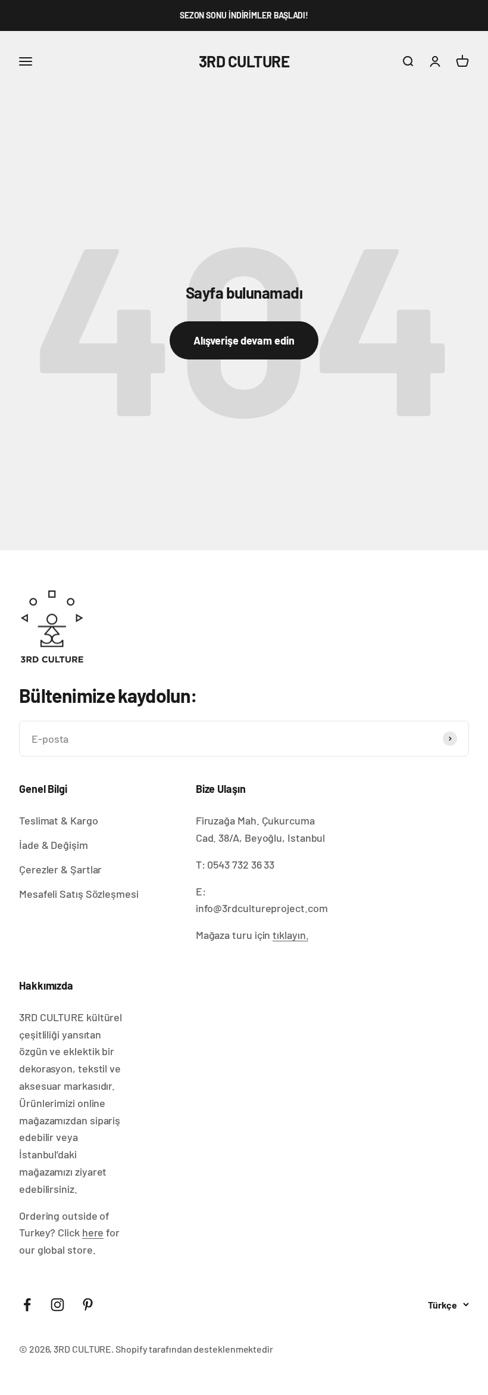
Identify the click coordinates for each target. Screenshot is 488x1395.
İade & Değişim (53, 844)
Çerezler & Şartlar (60, 869)
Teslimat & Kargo (58, 820)
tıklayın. (290, 934)
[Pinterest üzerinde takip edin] (88, 1305)
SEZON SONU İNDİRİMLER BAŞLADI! (244, 15)
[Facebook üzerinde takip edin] (27, 1305)
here (93, 1232)
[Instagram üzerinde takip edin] (57, 1305)
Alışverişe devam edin (243, 340)
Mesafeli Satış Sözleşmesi (79, 893)
